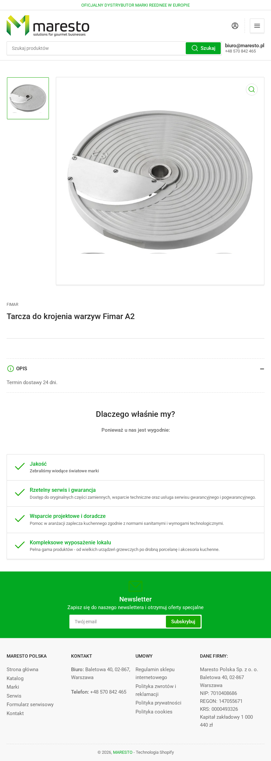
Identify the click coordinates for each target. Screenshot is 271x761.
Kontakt (15, 713)
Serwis (14, 696)
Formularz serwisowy (30, 704)
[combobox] (114, 48)
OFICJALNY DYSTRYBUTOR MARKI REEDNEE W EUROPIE (135, 5)
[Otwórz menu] (257, 25)
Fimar (12, 304)
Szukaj (208, 48)
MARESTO (123, 752)
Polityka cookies (154, 712)
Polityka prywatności (158, 703)
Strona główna (22, 669)
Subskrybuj (183, 622)
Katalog (15, 678)
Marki (13, 687)
